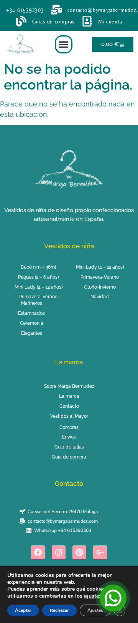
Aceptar (23, 610)
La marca (69, 362)
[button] (64, 44)
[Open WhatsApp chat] (113, 598)
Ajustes (95, 610)
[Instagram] (59, 552)
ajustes (93, 596)
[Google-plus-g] (100, 552)
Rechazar (59, 610)
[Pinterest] (79, 552)
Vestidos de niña (69, 246)
